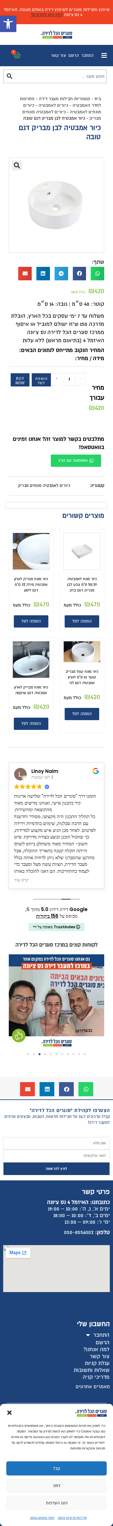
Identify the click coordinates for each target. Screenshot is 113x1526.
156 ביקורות (47, 916)
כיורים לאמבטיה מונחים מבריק (44, 485)
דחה (56, 1485)
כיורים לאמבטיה (53, 105)
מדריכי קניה (96, 1377)
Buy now (20, 381)
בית (97, 98)
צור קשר (58, 55)
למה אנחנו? (96, 1349)
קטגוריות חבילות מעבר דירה (64, 98)
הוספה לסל (41, 381)
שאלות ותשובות (92, 1370)
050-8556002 (79, 1232)
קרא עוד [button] (21, 880)
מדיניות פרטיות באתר (72, 1518)
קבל (56, 1468)
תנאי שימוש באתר (42, 1518)
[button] (8, 24)
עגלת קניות (97, 1363)
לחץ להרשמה (56, 1169)
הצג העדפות (56, 1503)
